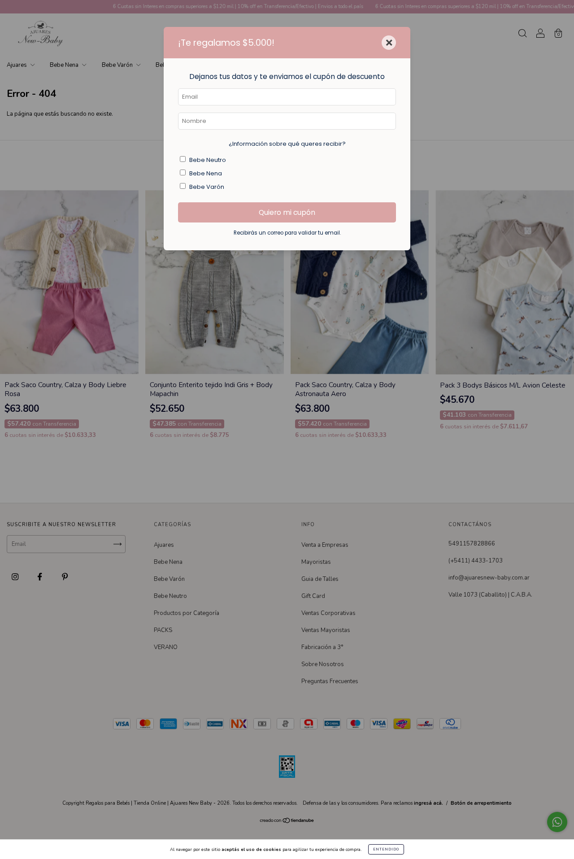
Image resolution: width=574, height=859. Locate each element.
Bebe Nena (205, 173)
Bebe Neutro (207, 160)
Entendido (386, 849)
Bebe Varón (206, 187)
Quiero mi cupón (287, 212)
